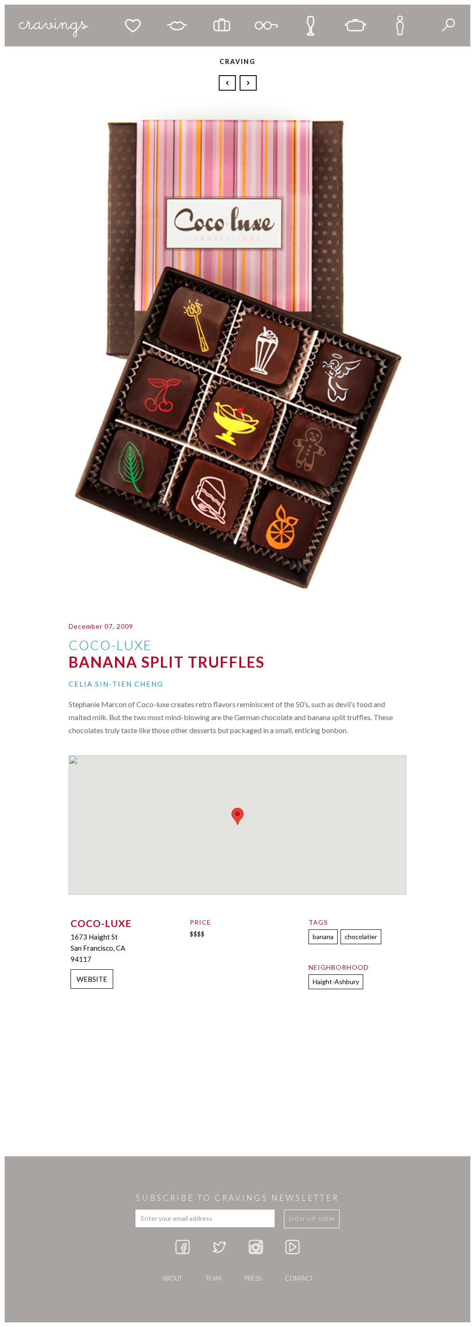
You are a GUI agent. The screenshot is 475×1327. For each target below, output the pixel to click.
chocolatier (361, 936)
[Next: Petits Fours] (248, 82)
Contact (299, 1278)
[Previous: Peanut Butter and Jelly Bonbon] (228, 82)
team (213, 1278)
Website (92, 979)
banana (323, 936)
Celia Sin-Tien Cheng (116, 684)
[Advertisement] (237, 1082)
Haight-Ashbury (336, 982)
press (253, 1278)
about (172, 1278)
